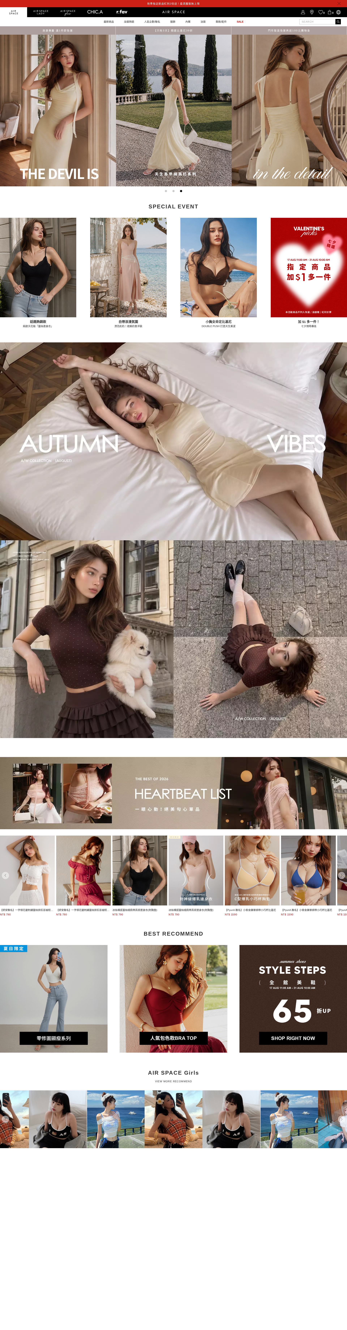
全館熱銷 (129, 21)
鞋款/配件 (221, 21)
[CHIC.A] (94, 12)
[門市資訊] (312, 12)
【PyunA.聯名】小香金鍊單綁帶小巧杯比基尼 (250, 910)
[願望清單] (320, 12)
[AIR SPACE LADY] (40, 12)
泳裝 (203, 21)
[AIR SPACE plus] (67, 12)
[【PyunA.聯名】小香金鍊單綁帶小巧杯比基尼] (252, 871)
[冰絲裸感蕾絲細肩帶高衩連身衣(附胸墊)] (139, 871)
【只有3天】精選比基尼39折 (173, 30)
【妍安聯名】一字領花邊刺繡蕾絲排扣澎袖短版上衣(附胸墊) (26, 910)
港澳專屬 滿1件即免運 (57, 30)
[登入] (303, 12)
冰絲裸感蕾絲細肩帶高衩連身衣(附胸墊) (134, 910)
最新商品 (109, 21)
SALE (240, 21)
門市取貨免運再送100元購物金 (289, 30)
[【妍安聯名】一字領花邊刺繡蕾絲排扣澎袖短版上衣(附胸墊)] (27, 871)
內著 (187, 21)
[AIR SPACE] (13, 12)
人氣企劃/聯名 (152, 21)
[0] (329, 12)
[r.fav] (122, 12)
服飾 (172, 21)
